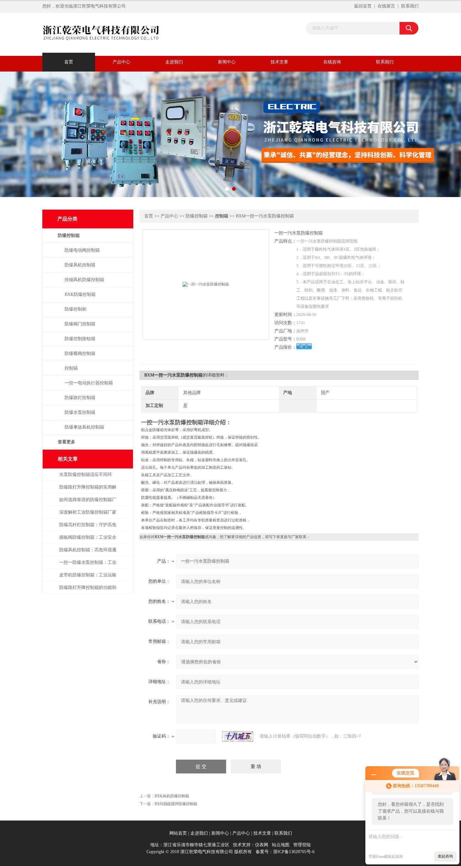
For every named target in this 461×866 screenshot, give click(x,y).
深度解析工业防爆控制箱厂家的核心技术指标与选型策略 (87, 515)
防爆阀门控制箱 (80, 324)
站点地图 (280, 844)
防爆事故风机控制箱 (84, 427)
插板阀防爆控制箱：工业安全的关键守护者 (87, 540)
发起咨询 (445, 856)
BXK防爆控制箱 (80, 294)
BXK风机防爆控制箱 (172, 796)
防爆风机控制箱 (80, 265)
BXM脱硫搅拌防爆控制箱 (176, 804)
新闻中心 (227, 62)
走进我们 (174, 62)
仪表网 (261, 844)
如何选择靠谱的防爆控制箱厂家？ (87, 502)
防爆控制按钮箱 (80, 338)
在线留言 (386, 6)
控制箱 (71, 368)
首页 (68, 62)
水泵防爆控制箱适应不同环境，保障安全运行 (85, 477)
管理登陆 (302, 844)
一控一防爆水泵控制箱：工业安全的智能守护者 (87, 565)
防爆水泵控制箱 (80, 412)
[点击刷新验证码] (237, 736)
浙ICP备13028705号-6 (294, 851)
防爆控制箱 (197, 216)
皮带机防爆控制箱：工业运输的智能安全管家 (87, 578)
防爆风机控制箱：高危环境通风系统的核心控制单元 (87, 553)
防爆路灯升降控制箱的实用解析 (87, 490)
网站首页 (178, 833)
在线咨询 (332, 62)
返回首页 (363, 6)
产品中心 (121, 62)
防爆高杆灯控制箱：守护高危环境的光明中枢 (87, 527)
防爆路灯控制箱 (80, 397)
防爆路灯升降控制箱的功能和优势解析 (87, 590)
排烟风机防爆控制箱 (84, 279)
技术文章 (279, 62)
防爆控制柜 (76, 309)
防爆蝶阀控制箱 (80, 353)
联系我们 (410, 6)
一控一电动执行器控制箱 (89, 383)
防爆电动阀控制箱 (82, 250)
